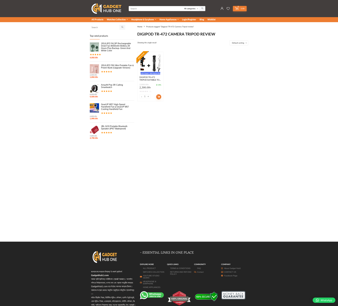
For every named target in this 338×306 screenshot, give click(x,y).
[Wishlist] (228, 9)
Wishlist (211, 19)
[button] (324, 300)
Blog (202, 19)
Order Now (158, 96)
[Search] (202, 8)
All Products (97, 19)
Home (139, 27)
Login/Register (189, 19)
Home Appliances (168, 19)
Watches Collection (116, 19)
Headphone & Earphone (142, 19)
